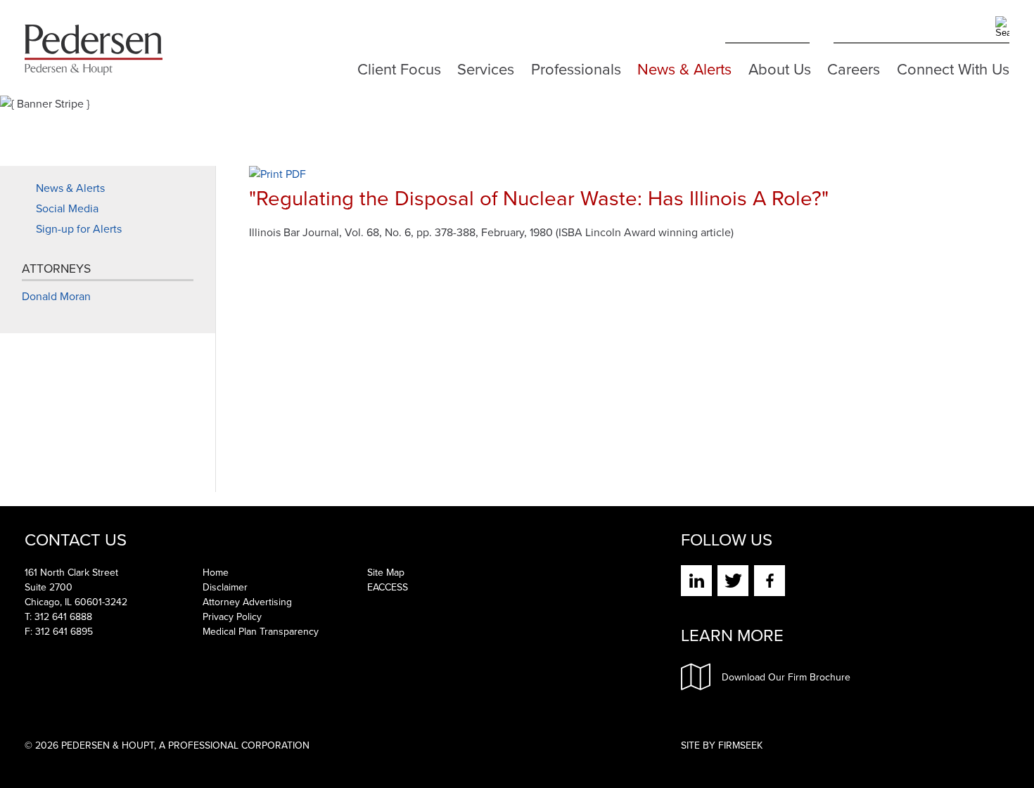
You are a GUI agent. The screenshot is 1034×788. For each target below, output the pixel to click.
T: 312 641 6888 (58, 616)
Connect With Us (953, 66)
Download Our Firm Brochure (786, 677)
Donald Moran (56, 296)
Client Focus (399, 66)
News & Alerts (684, 66)
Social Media (67, 208)
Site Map (385, 572)
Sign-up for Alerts (79, 229)
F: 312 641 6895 (59, 631)
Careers (853, 66)
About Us (779, 66)
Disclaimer (225, 587)
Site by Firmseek (721, 745)
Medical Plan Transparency (261, 631)
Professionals (576, 66)
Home (216, 572)
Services (485, 66)
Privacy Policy (232, 616)
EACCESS (387, 587)
